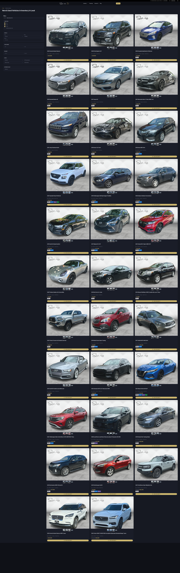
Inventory (85, 3)
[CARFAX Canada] (137, 57)
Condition (6, 21)
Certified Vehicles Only (9, 28)
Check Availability (68, 108)
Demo (7, 26)
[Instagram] (171, 1)
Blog (101, 3)
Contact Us (96, 3)
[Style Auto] (64, 3)
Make (25, 34)
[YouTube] (173, 1)
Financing (91, 3)
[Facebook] (169, 1)
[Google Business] (174, 1)
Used (7, 24)
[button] (67, 37)
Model (5, 38)
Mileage (5, 51)
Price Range (6, 44)
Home (3, 8)
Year (5, 34)
